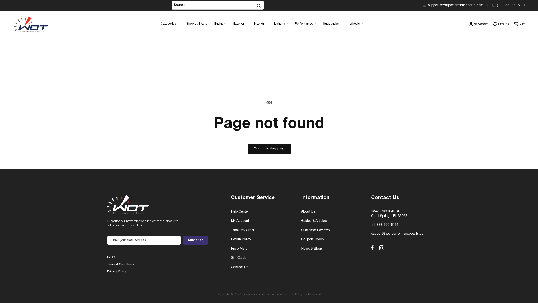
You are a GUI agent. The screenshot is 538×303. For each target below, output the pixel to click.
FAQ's (111, 257)
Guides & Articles (314, 221)
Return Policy (241, 239)
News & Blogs (312, 249)
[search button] (259, 6)
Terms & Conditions (120, 264)
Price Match (240, 249)
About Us (308, 212)
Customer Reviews (315, 230)
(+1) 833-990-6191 (511, 5)
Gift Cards (239, 258)
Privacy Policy (116, 271)
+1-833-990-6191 (384, 225)
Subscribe (195, 240)
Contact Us (239, 267)
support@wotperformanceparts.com (455, 5)
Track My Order (242, 230)
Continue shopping (269, 148)
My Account (240, 221)
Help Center (240, 212)
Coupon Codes (312, 239)
